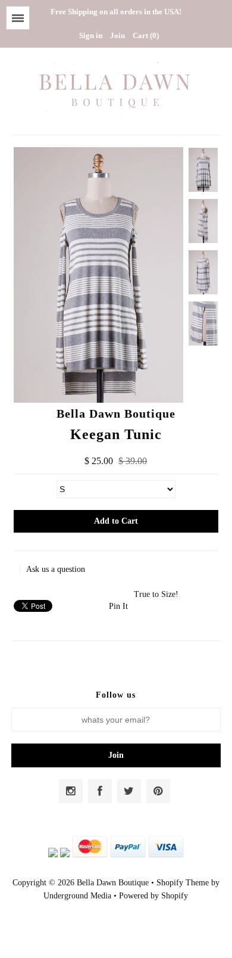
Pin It (118, 606)
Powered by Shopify (153, 895)
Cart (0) (146, 35)
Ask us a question (55, 569)
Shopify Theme (182, 882)
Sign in (90, 35)
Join (117, 35)
